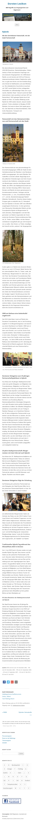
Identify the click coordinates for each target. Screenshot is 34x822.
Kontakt (4, 818)
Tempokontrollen (12, 784)
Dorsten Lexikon (17, 3)
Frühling (20, 769)
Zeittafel (4, 742)
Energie (10, 769)
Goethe (5, 773)
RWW (4, 712)
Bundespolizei (16, 765)
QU (4, 780)
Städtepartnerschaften (19, 705)
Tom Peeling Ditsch (8, 699)
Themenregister (6, 740)
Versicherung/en (7, 788)
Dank (22, 818)
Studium (27, 780)
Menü (17, 24)
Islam (19, 773)
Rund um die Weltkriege (8, 738)
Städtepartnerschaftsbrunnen (11, 694)
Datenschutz (17, 818)
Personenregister (7, 736)
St (21, 780)
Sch (18, 780)
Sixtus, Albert (6, 696)
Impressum (10, 818)
